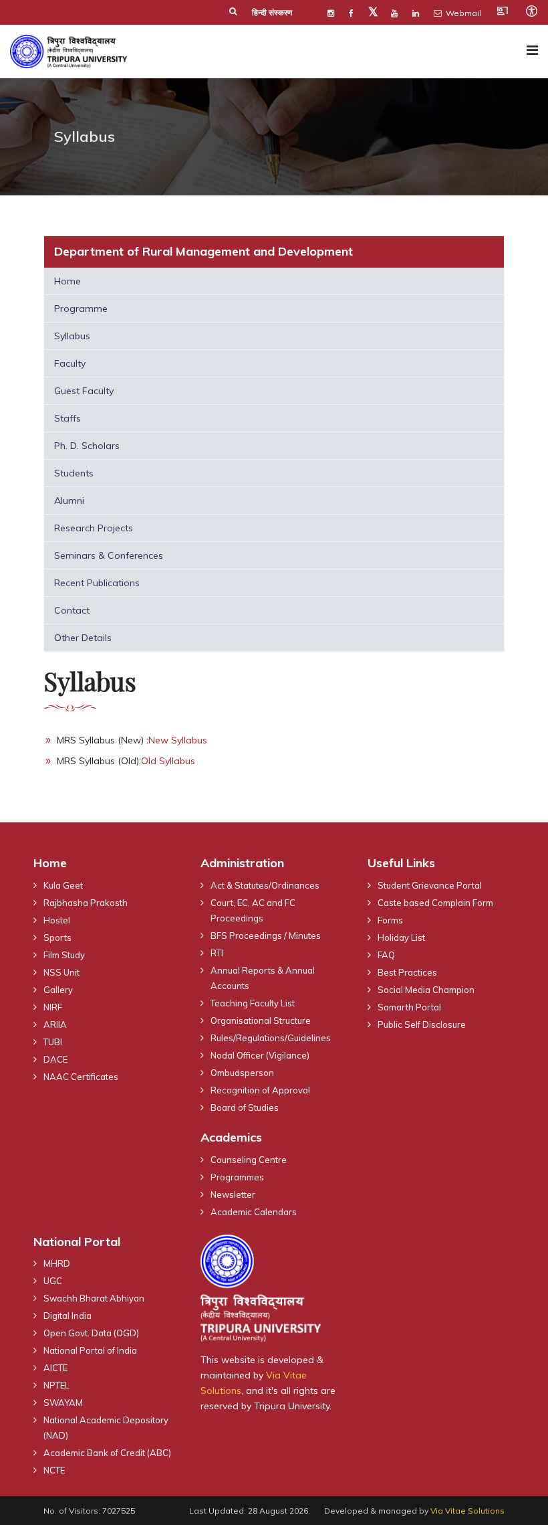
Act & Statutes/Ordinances (265, 885)
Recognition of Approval (260, 1090)
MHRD (56, 1263)
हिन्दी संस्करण (272, 12)
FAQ (386, 955)
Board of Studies (245, 1107)
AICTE (55, 1367)
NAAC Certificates (80, 1076)
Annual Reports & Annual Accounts (263, 978)
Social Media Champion (426, 989)
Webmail (462, 13)
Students (74, 473)
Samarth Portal (409, 1007)
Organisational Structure (261, 1020)
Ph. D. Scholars (87, 446)
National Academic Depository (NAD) (105, 1428)
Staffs (67, 418)
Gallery (58, 989)
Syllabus (72, 336)
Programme (81, 308)
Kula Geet (63, 885)
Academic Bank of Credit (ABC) (107, 1452)
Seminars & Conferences (108, 555)
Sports (57, 937)
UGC (52, 1280)
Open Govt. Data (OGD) (91, 1333)
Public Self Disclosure (422, 1024)
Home (67, 281)
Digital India (67, 1315)
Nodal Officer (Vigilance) (260, 1055)
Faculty (70, 363)
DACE (55, 1059)
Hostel (56, 920)
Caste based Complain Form (435, 902)
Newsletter (233, 1194)
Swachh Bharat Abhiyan (93, 1298)
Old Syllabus (168, 761)
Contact (72, 610)
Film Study (64, 955)
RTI (217, 953)
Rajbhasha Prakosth (85, 902)
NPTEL (56, 1385)
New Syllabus (177, 740)
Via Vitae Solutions (467, 1511)
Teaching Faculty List (253, 1003)
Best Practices (407, 972)
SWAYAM (63, 1402)
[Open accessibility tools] (531, 11)
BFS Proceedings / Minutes (266, 935)
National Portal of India (90, 1350)
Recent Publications (97, 583)
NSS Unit (61, 972)
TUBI (52, 1042)
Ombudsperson (242, 1072)
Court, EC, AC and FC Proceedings (253, 910)
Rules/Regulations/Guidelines (271, 1038)
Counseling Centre (249, 1159)
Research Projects (93, 528)
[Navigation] (532, 50)
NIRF (52, 1007)
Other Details (83, 638)
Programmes (237, 1177)
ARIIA (55, 1024)
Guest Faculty (84, 391)
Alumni (69, 501)
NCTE (54, 1470)
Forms (390, 920)
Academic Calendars (254, 1211)
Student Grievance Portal (430, 885)
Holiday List (401, 937)
